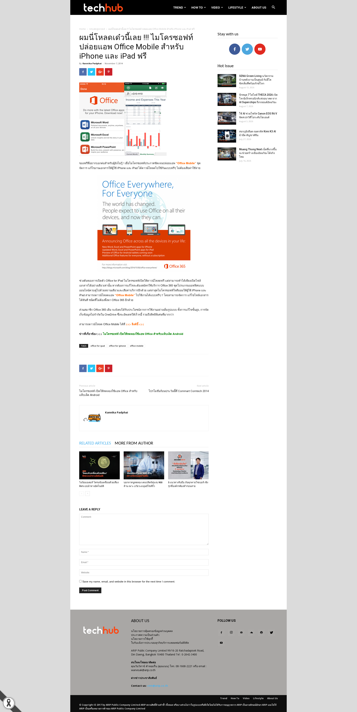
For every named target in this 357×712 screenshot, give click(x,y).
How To (197, 7)
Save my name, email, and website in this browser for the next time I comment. (128, 581)
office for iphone (117, 345)
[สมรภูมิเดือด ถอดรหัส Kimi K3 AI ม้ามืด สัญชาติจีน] (227, 136)
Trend (178, 7)
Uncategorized (97, 29)
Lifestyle (235, 7)
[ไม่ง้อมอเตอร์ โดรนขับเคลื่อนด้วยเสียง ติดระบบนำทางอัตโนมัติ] (99, 465)
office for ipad (98, 345)
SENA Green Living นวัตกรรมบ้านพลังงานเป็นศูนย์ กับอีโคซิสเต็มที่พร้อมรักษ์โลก (256, 79)
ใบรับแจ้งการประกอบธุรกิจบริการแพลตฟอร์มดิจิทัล (160, 642)
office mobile (136, 345)
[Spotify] (261, 632)
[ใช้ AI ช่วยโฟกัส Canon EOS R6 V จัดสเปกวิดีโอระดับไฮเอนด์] (227, 118)
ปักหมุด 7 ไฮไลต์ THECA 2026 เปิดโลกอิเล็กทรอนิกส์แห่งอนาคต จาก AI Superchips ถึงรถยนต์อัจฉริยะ (258, 98)
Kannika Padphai (92, 63)
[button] (273, 7)
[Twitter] (271, 632)
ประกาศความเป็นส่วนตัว (145, 635)
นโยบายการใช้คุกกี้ (142, 639)
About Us (259, 7)
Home (82, 29)
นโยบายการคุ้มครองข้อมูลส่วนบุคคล (152, 631)
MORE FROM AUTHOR (134, 443)
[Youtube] (221, 643)
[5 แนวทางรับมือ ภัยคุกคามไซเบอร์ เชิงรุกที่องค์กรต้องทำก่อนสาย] (188, 465)
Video (215, 7)
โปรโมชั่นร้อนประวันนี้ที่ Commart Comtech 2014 (179, 391)
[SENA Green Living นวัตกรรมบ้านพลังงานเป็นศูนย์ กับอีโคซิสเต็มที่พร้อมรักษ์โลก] (227, 80)
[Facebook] (221, 632)
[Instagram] (231, 632)
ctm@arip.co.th (157, 685)
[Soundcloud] (251, 632)
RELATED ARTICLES (95, 443)
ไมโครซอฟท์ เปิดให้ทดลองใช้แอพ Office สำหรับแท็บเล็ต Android (108, 393)
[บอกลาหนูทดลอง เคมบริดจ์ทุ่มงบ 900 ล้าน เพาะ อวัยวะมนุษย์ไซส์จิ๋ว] (144, 465)
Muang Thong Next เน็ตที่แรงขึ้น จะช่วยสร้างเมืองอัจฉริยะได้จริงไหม (258, 153)
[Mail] (241, 632)
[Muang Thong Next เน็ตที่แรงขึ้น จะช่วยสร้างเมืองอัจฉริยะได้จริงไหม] (227, 153)
